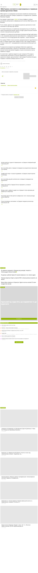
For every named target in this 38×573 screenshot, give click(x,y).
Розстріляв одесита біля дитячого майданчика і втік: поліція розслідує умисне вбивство (18, 196)
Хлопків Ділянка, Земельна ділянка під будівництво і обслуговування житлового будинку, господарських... (18, 477)
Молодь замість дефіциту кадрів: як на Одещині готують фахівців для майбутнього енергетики (17, 191)
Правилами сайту (16, 94)
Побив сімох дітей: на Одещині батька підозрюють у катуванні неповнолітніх (16, 185)
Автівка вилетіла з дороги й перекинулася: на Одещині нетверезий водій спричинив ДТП (18, 163)
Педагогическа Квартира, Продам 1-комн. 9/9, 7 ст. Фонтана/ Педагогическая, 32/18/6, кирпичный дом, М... (16, 525)
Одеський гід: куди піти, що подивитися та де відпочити (19, 303)
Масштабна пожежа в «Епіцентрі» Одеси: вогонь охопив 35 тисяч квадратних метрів (18, 283)
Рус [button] (34, 4)
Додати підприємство (19, 342)
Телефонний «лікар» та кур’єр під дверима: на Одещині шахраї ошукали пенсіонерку (18, 174)
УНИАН (16, 19)
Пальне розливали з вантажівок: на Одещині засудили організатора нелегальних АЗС (17, 202)
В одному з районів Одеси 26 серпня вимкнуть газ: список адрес (18, 275)
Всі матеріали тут (19, 318)
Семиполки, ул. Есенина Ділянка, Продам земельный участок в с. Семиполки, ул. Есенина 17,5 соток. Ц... (17, 501)
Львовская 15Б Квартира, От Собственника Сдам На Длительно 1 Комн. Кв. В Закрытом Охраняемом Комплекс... (18, 429)
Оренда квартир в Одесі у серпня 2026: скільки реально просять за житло (19, 278)
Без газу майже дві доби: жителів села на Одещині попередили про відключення (17, 179)
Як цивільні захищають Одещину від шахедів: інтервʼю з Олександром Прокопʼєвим (16, 271)
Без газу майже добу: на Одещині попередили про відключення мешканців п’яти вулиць (19, 168)
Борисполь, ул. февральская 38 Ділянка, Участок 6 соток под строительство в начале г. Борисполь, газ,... (15, 453)
